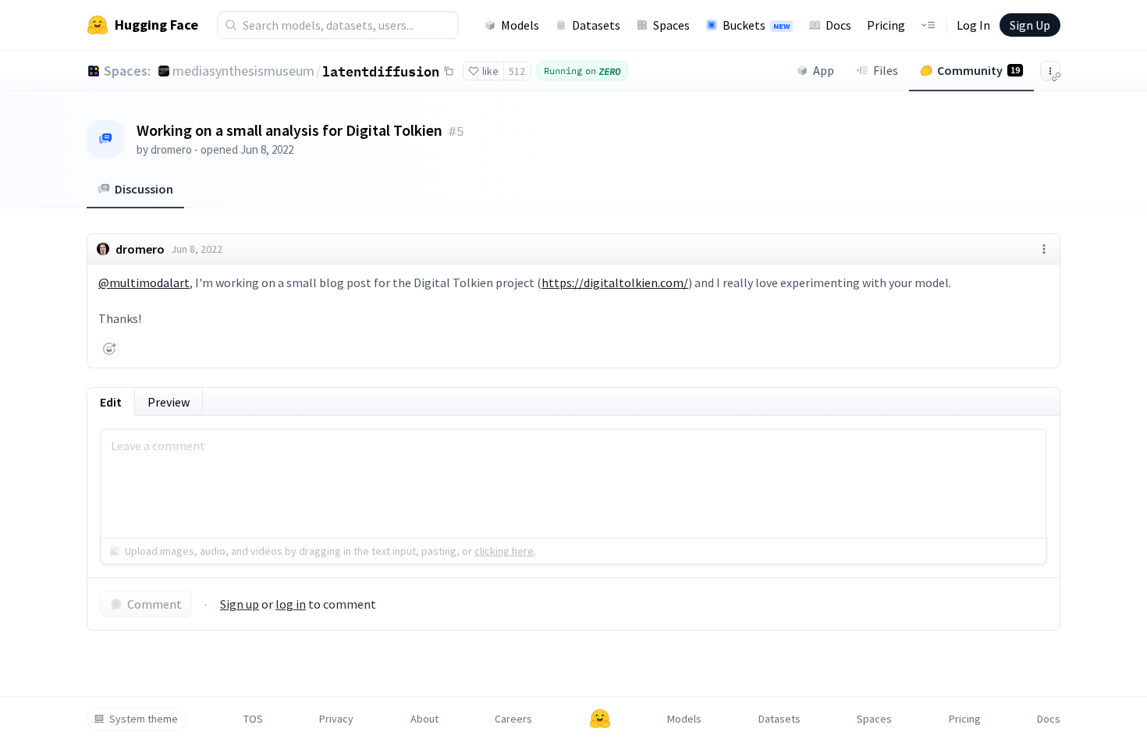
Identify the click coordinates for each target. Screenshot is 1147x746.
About (424, 719)
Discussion (144, 189)
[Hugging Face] (600, 719)
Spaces (671, 25)
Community (978, 70)
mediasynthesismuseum (243, 71)
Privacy (336, 719)
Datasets (596, 25)
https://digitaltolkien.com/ (615, 282)
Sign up (239, 604)
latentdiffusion (380, 71)
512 (517, 71)
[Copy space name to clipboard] (448, 71)
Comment (154, 604)
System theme (143, 719)
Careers (513, 719)
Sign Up (1030, 25)
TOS (253, 719)
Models (520, 25)
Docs (838, 25)
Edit (111, 402)
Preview (168, 402)
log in (290, 604)
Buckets (756, 25)
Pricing (886, 25)
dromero (171, 149)
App (823, 70)
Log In (973, 25)
